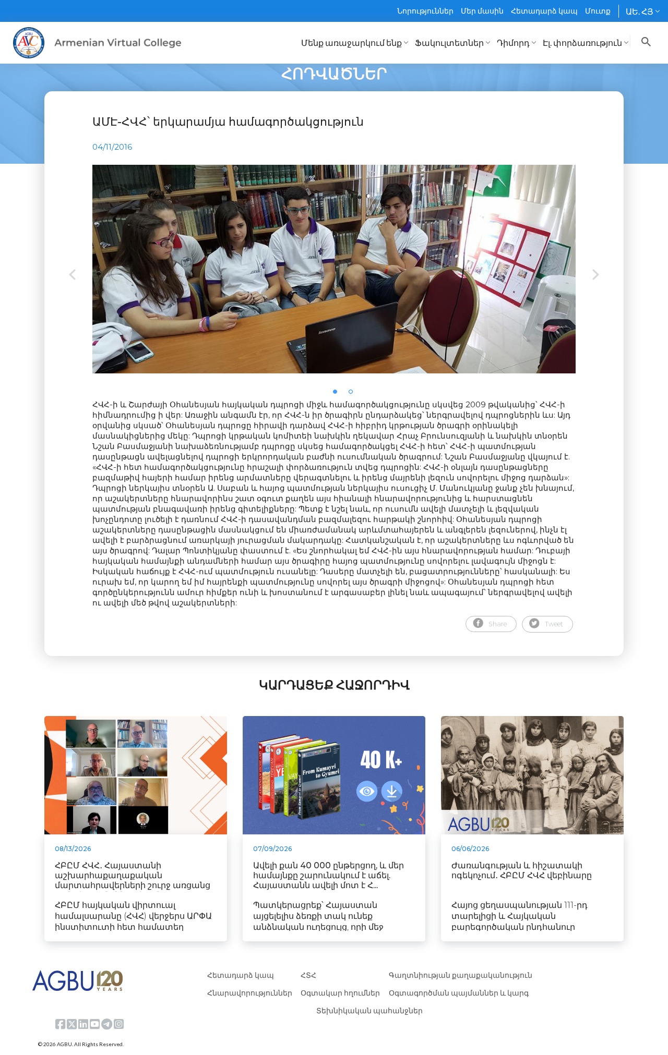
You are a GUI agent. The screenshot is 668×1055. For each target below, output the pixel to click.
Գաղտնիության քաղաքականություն (460, 975)
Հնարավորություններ (249, 992)
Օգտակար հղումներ (340, 992)
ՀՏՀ (308, 975)
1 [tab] (338, 395)
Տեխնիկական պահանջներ (369, 1010)
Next (595, 275)
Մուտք (598, 10)
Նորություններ (425, 10)
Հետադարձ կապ (544, 10)
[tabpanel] (334, 269)
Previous (72, 275)
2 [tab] (354, 395)
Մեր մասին (482, 10)
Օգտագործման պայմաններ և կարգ (459, 992)
